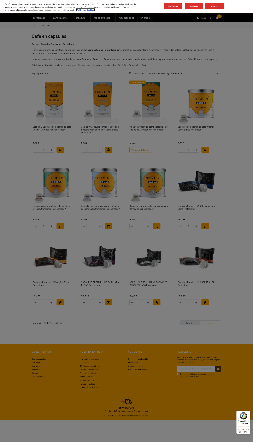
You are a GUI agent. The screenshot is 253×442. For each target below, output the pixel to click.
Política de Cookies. (85, 10)
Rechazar (194, 6)
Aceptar (214, 6)
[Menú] (248, 412)
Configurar (173, 6)
